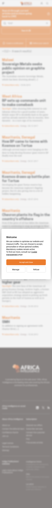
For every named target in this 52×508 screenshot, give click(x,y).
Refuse (36, 269)
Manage (15, 269)
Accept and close (26, 262)
